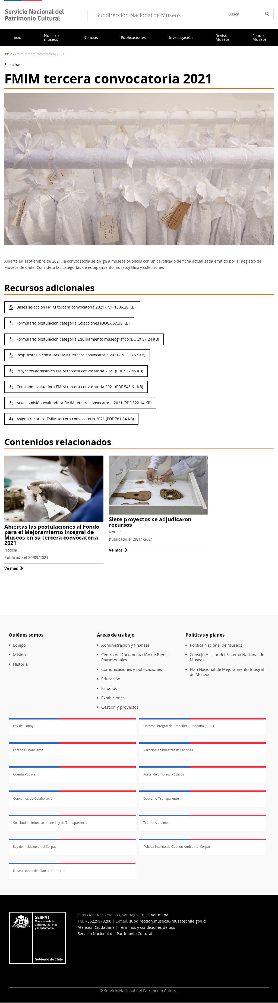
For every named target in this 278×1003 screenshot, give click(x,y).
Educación (110, 678)
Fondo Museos (259, 37)
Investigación (181, 37)
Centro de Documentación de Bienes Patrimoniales (135, 657)
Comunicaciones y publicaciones (131, 669)
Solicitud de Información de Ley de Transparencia (50, 823)
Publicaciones (133, 37)
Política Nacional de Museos (216, 645)
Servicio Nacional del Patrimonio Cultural (115, 933)
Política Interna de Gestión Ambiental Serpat (176, 847)
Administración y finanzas (125, 645)
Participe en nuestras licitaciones (168, 750)
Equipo (19, 645)
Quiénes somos (26, 635)
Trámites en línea (156, 823)
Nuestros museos (52, 37)
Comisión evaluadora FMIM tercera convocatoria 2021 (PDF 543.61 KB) (79, 386)
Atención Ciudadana (96, 927)
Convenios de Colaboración (33, 798)
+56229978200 (98, 921)
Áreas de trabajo (116, 635)
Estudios (109, 688)
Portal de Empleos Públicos (163, 774)
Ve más (13, 568)
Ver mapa (159, 914)
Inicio (16, 37)
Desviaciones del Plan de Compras (39, 871)
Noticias (90, 37)
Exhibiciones (113, 697)
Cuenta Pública (24, 774)
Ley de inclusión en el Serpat (34, 847)
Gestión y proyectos (119, 707)
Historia (20, 664)
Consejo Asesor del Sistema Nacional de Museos (227, 657)
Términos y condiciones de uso (147, 927)
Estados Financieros (28, 750)
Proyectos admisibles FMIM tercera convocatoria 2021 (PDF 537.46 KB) (79, 370)
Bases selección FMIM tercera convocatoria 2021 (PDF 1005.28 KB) (75, 307)
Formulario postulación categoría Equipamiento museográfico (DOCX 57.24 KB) (87, 339)
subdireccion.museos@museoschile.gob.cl (167, 921)
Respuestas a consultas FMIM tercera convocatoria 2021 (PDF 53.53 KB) (80, 354)
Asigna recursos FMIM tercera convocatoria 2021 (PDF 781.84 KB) (74, 418)
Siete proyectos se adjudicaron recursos (150, 522)
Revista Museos (223, 37)
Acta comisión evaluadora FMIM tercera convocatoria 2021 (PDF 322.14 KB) (83, 402)
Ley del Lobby (23, 726)
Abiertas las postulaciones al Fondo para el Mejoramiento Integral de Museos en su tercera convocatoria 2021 (51, 535)
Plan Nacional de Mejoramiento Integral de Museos (227, 672)
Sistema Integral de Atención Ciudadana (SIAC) (178, 726)
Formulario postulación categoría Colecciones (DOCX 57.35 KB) (72, 323)
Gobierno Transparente (161, 798)
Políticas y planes (205, 635)
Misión (19, 654)
